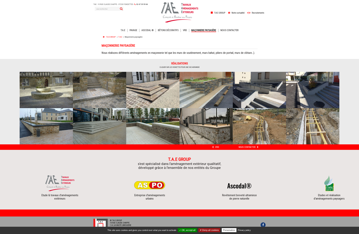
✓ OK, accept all (187, 230)
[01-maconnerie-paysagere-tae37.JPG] (46, 90)
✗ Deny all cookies (209, 230)
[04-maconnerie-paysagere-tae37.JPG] (206, 90)
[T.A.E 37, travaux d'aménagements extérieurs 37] (179, 21)
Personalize (229, 230)
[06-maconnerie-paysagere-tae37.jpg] (312, 90)
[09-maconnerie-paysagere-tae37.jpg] (153, 126)
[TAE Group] (104, 37)
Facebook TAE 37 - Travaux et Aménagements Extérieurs (263, 224)
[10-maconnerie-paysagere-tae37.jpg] (206, 126)
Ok (121, 9)
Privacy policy (244, 230)
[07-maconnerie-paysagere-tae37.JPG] (46, 126)
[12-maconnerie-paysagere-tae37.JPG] (312, 126)
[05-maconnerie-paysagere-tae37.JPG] (259, 90)
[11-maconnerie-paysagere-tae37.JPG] (259, 126)
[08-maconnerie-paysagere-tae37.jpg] (99, 126)
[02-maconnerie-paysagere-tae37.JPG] (99, 90)
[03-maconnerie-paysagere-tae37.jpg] (153, 90)
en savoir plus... (60, 193)
